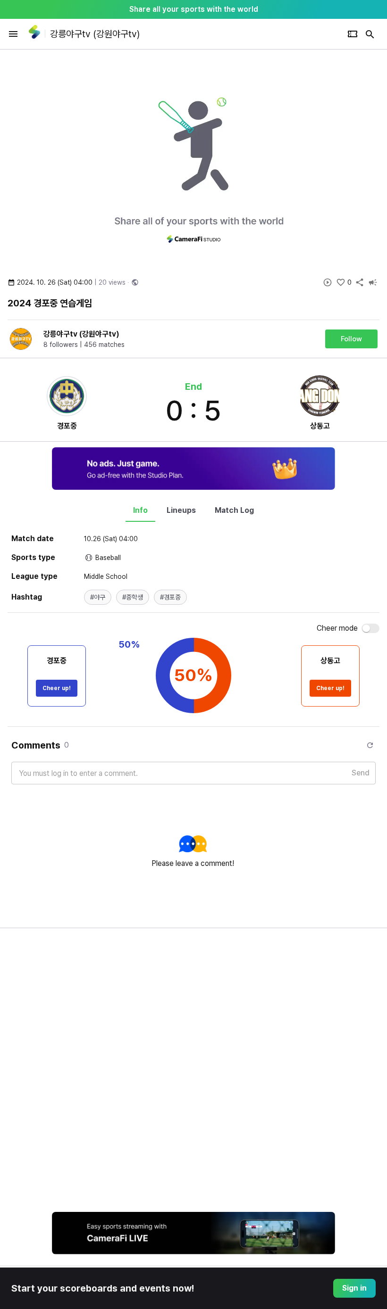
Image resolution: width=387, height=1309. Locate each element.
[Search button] (370, 34)
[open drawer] (13, 34)
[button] (97, 597)
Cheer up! (56, 688)
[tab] (140, 510)
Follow (351, 339)
